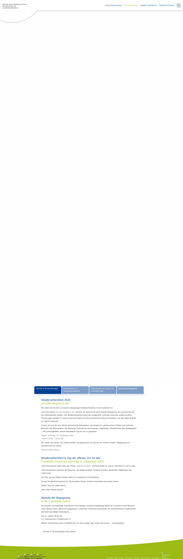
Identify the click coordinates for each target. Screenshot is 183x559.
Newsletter (129, 558)
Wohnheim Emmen (166, 5)
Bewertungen (130, 104)
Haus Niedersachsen (113, 5)
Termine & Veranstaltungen (136, 86)
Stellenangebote (132, 109)
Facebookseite (118, 523)
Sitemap (137, 558)
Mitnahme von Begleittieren (96, 106)
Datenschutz (145, 558)
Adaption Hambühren (148, 5)
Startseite (109, 558)
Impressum (155, 558)
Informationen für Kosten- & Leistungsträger (142, 95)
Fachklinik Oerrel (131, 5)
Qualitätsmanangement (134, 100)
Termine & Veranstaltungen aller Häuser (59, 531)
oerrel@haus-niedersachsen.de (132, 78)
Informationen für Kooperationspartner (140, 91)
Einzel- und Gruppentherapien (113, 287)
